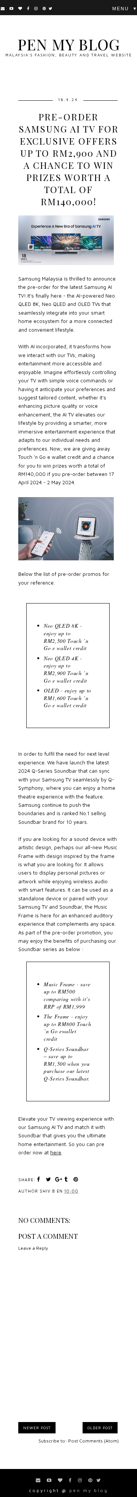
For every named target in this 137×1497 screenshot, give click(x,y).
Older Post (100, 1427)
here (55, 1152)
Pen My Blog (69, 44)
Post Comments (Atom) (93, 1441)
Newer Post (37, 1427)
